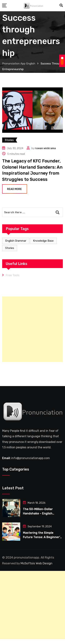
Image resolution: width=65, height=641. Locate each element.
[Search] (61, 5)
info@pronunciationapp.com (30, 458)
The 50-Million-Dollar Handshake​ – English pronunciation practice (39, 513)
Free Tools (12, 275)
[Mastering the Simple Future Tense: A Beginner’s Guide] (11, 531)
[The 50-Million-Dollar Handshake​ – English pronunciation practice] (11, 508)
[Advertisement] (32, 329)
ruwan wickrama (45, 148)
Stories (9, 248)
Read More (14, 189)
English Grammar (15, 240)
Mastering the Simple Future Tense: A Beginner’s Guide (42, 537)
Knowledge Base (43, 240)
